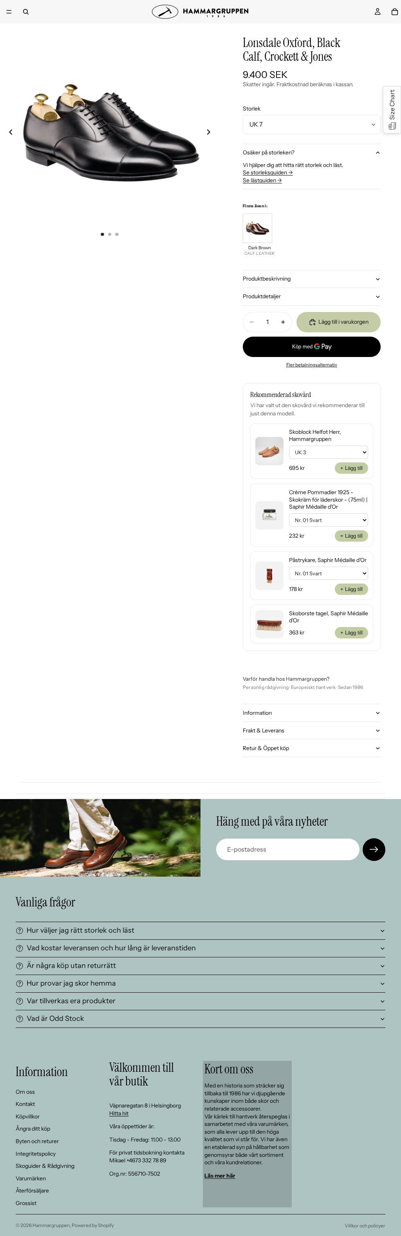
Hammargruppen (51, 1225)
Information (257, 712)
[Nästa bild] (210, 133)
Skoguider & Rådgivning (45, 1165)
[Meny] (9, 12)
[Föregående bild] (8, 133)
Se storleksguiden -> (268, 172)
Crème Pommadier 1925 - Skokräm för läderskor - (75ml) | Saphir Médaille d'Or (328, 499)
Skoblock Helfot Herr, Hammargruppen (315, 435)
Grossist (26, 1203)
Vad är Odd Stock (55, 1018)
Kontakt (25, 1103)
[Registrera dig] (374, 849)
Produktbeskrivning (267, 278)
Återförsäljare (32, 1190)
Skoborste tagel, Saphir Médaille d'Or (328, 617)
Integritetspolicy (36, 1153)
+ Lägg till (351, 468)
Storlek (251, 108)
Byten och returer (37, 1141)
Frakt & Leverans (263, 730)
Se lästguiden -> (262, 180)
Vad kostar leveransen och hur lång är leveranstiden (111, 948)
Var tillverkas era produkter (71, 1001)
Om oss (25, 1091)
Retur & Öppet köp (266, 748)
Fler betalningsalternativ (311, 365)
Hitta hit (118, 1112)
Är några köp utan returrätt (71, 965)
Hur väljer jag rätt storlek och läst (80, 930)
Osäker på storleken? (268, 152)
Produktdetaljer (262, 296)
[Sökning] (25, 11)
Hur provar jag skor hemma (71, 983)
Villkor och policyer (365, 1226)
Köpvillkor (28, 1116)
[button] (392, 109)
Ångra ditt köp (33, 1128)
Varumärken (31, 1178)
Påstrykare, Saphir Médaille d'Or (328, 560)
